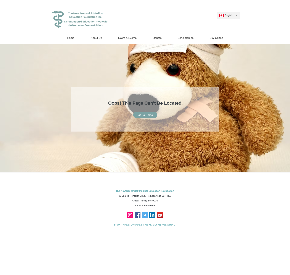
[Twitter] (145, 215)
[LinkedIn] (152, 215)
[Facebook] (137, 215)
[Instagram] (130, 215)
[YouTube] (160, 215)
